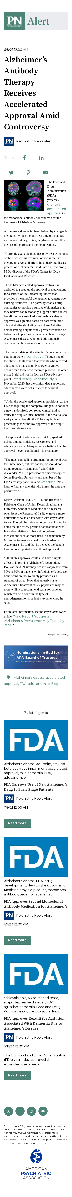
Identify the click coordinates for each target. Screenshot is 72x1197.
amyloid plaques (33, 890)
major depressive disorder (24, 1002)
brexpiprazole (39, 1011)
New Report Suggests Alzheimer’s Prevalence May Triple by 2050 (34, 620)
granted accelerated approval (56, 209)
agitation (11, 1007)
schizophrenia (15, 998)
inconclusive (33, 357)
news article (46, 482)
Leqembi (26, 894)
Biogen (57, 684)
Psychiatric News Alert (34, 141)
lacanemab (44, 894)
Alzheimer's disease (29, 677)
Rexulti (58, 1011)
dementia (27, 1007)
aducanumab (39, 684)
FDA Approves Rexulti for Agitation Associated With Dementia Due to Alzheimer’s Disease (34, 1023)
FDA (23, 684)
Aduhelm (43, 764)
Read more (17, 823)
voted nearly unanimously (33, 379)
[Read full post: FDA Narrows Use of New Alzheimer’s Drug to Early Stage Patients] (36, 740)
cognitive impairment (30, 768)
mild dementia (31, 773)
